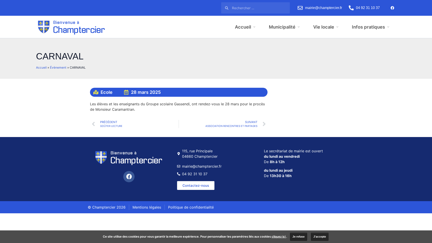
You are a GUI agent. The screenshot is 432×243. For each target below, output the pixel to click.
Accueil (41, 67)
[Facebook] (392, 7)
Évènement (58, 67)
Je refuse (298, 236)
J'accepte (319, 236)
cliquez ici (279, 236)
